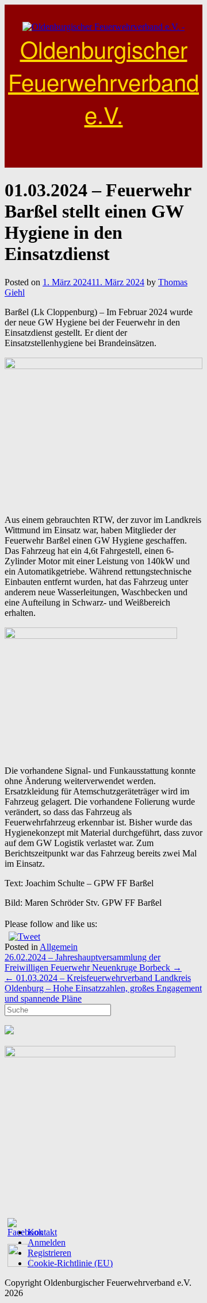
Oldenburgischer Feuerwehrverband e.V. (103, 81)
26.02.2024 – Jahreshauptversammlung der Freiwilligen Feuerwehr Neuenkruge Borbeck (93, 962)
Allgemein (59, 947)
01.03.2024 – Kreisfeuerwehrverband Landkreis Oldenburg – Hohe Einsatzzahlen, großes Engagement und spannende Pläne (103, 988)
